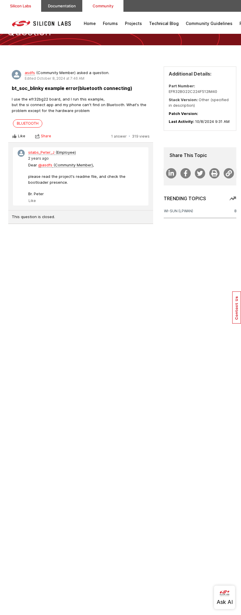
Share (46, 136)
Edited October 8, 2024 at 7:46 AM (54, 78)
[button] (236, 307)
